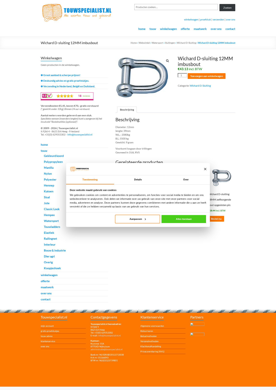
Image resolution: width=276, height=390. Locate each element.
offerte (185, 29)
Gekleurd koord (54, 156)
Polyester (50, 179)
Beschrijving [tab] (127, 109)
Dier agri (49, 256)
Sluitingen (170, 42)
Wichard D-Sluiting (186, 42)
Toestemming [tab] (90, 179)
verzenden (218, 19)
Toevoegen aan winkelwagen (206, 75)
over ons (230, 19)
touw (153, 29)
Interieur (49, 244)
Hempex (49, 215)
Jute (47, 203)
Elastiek (49, 232)
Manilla (49, 167)
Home (134, 42)
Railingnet (50, 238)
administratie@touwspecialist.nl (107, 349)
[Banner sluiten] (205, 169)
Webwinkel (144, 42)
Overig (48, 262)
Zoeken (227, 7)
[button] (167, 61)
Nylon (48, 173)
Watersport (157, 42)
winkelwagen (191, 19)
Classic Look (52, 209)
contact (230, 29)
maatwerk (200, 29)
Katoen (48, 191)
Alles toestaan (184, 219)
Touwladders (52, 226)
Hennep (49, 185)
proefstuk (205, 19)
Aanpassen (136, 219)
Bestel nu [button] (216, 218)
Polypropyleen (53, 161)
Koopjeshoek (52, 268)
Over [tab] (186, 179)
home (142, 29)
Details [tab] (138, 179)
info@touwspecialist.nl (79, 134)
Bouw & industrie (55, 250)
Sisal (47, 197)
